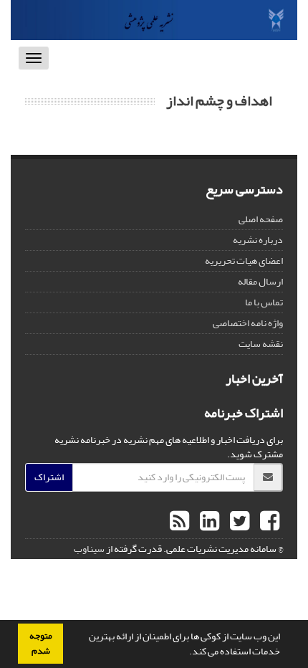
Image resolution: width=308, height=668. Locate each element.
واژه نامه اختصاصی (248, 323)
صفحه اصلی (261, 219)
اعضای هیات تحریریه (244, 260)
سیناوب (89, 548)
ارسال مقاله (260, 281)
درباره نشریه (258, 239)
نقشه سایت (261, 343)
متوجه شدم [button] (40, 643)
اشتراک (49, 477)
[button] (185, 653)
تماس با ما (264, 302)
